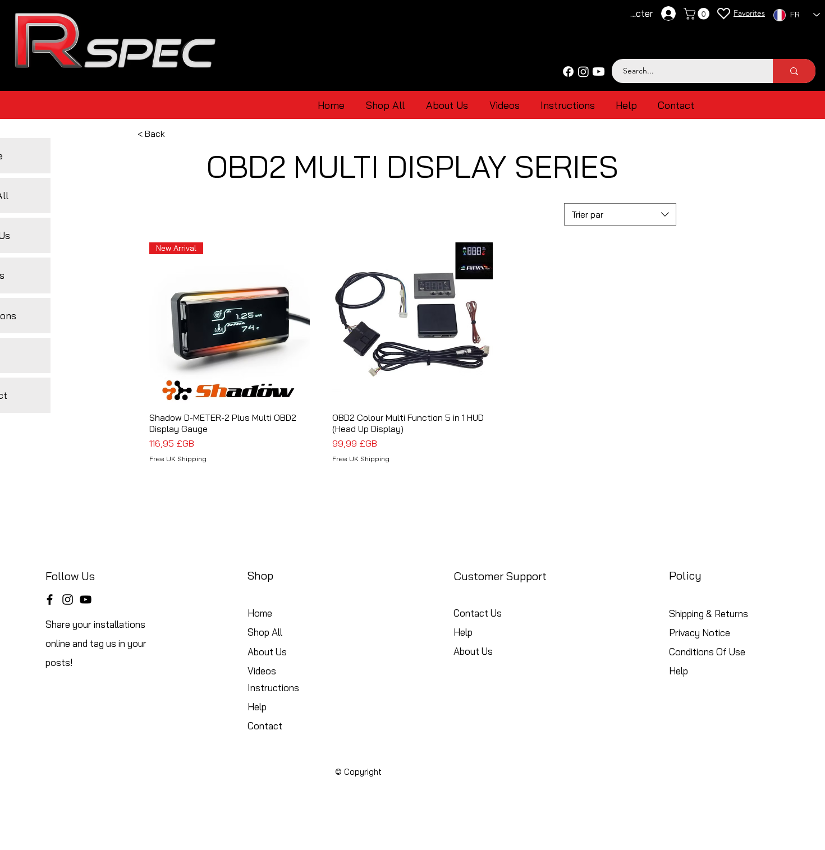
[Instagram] (583, 72)
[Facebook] (568, 72)
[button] (698, 14)
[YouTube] (86, 599)
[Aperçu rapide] (412, 322)
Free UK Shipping (178, 458)
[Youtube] (599, 72)
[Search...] (794, 71)
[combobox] (620, 214)
